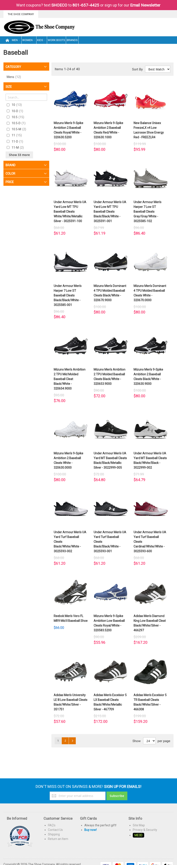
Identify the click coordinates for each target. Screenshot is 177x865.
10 (16, 105)
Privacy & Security (145, 830)
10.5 (17, 117)
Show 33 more (19, 155)
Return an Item (58, 839)
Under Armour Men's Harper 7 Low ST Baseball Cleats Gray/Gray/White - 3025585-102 (147, 211)
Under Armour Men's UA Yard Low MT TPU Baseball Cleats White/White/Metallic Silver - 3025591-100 (70, 211)
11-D (17, 141)
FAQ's (51, 825)
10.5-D (18, 123)
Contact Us (55, 830)
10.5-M (18, 129)
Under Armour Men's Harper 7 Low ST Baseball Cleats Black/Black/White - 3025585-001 (68, 295)
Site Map (139, 825)
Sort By (137, 69)
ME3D (138, 835)
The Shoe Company (21, 14)
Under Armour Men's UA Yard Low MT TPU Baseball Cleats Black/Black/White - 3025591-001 (110, 211)
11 (16, 135)
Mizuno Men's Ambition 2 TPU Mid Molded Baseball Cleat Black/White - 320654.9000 (69, 379)
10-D (17, 111)
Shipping (54, 834)
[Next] (72, 740)
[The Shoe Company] (39, 27)
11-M (17, 147)
